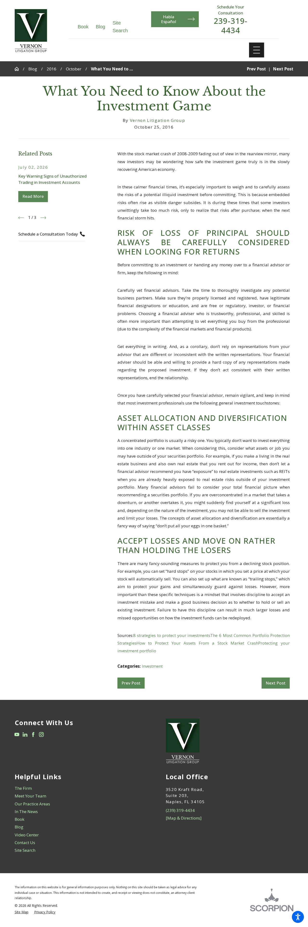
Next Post (276, 683)
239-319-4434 (231, 25)
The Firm (23, 788)
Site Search (25, 850)
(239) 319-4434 (180, 810)
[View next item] (43, 218)
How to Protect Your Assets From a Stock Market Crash (197, 643)
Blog (100, 26)
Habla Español (168, 19)
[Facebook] (33, 734)
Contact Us (25, 842)
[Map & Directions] (184, 818)
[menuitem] (78, 788)
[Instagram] (41, 734)
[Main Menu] (256, 50)
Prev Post (131, 683)
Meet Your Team (30, 796)
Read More (33, 196)
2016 (51, 69)
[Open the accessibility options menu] (298, 917)
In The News (26, 811)
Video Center (27, 835)
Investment (152, 666)
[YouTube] (16, 734)
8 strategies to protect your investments (172, 635)
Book (83, 26)
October (73, 69)
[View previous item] (21, 218)
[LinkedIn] (25, 734)
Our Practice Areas (32, 804)
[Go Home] (19, 69)
